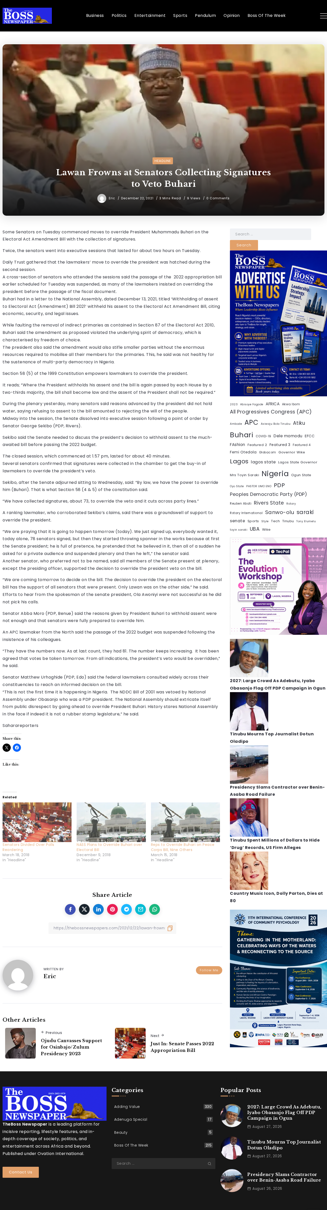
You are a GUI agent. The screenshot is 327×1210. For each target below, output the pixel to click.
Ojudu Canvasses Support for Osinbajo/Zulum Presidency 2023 (71, 1047)
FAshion (237, 444)
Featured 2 (257, 444)
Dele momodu (288, 436)
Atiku (299, 423)
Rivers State (269, 502)
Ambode (236, 424)
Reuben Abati (240, 504)
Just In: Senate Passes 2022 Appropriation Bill (182, 1047)
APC (251, 422)
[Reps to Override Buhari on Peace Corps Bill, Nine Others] (185, 822)
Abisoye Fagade (251, 404)
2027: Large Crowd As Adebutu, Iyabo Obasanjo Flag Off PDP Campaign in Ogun (284, 1112)
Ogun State (301, 475)
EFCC (309, 436)
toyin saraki (238, 530)
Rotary (291, 504)
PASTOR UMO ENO (258, 486)
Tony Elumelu (306, 521)
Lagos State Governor (297, 462)
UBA (255, 529)
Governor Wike (291, 452)
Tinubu (288, 521)
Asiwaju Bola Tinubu (276, 424)
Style (265, 521)
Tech (275, 521)
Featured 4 (302, 445)
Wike (266, 529)
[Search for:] (270, 234)
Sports (253, 521)
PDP (279, 485)
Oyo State (237, 486)
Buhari (241, 435)
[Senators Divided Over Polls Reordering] (37, 822)
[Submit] (211, 1163)
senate (237, 521)
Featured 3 (280, 444)
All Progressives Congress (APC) (271, 411)
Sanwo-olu (279, 512)
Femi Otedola (243, 452)
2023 (234, 404)
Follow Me (209, 970)
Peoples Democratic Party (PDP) (268, 494)
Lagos (239, 461)
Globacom (267, 452)
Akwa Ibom (291, 404)
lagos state (263, 462)
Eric (112, 198)
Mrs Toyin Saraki (244, 475)
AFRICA (272, 404)
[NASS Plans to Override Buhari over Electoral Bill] (111, 822)
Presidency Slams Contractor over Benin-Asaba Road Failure (284, 1177)
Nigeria (275, 473)
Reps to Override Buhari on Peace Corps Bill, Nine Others (183, 847)
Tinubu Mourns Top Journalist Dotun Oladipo (284, 1144)
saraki (305, 512)
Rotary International (246, 513)
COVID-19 (263, 436)
